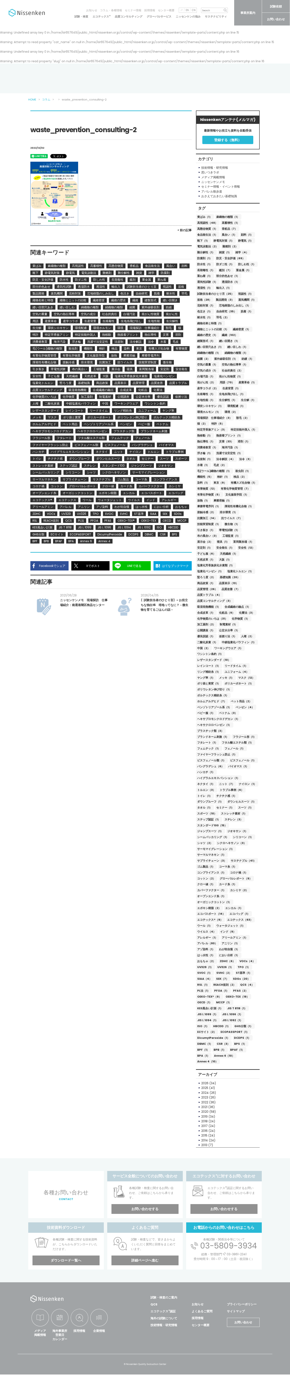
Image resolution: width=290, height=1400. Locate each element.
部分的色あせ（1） (227, 276)
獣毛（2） (242, 418)
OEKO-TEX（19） (237, 997)
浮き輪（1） (204, 453)
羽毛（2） (222, 317)
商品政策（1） (206, 583)
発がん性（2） (206, 382)
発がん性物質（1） (230, 376)
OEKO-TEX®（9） (209, 997)
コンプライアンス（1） (211, 873)
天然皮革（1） (206, 560)
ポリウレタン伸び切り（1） (214, 689)
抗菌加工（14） (207, 518)
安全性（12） (246, 548)
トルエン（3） (206, 790)
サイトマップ (236, 1311)
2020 (204, 1112)
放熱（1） (203, 500)
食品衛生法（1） (207, 235)
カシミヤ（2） (239, 890)
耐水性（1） (204, 317)
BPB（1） (220, 1050)
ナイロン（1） (247, 784)
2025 (204, 1088)
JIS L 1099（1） (207, 1014)
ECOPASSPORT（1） (235, 1032)
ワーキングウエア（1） (228, 648)
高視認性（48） (207, 223)
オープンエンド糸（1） (211, 896)
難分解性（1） (206, 252)
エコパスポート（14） (211, 914)
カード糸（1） (228, 884)
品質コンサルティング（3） (214, 601)
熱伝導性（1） (206, 441)
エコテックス (102, 16)
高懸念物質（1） (207, 229)
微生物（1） (232, 524)
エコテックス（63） (240, 920)
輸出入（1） (223, 288)
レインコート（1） (208, 666)
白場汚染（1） (206, 376)
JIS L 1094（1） (207, 1020)
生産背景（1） (231, 388)
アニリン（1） (230, 943)
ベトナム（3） (228, 713)
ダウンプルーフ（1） (210, 802)
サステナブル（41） (243, 861)
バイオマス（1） (238, 766)
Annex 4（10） (207, 1061)
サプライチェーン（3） (212, 861)
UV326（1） (225, 967)
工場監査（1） (231, 536)
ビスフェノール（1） (243, 760)
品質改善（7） (231, 589)
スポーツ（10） (207, 813)
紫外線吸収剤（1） (225, 359)
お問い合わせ (276, 19)
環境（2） (231, 412)
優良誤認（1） (206, 636)
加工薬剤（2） (206, 624)
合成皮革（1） (206, 613)
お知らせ (91, 10)
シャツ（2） (205, 843)
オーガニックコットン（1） (214, 902)
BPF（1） (203, 1050)
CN (194, 10)
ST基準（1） (244, 973)
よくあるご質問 (202, 1311)
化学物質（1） (240, 619)
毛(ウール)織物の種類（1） (214, 471)
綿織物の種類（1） (208, 353)
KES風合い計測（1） (210, 1008)
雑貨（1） (225, 252)
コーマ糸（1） (228, 867)
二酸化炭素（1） (207, 642)
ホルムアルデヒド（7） (212, 701)
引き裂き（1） (206, 530)
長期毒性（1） (206, 270)
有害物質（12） (207, 489)
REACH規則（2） (224, 985)
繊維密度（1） (242, 329)
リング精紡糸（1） (208, 672)
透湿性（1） (204, 288)
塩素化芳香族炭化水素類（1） (215, 565)
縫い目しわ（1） (237, 347)
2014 (204, 1140)
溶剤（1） (244, 441)
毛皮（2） (220, 465)
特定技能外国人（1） (244, 430)
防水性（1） (204, 264)
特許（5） (217, 424)
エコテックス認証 (163, 1311)
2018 (204, 1121)
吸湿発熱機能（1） (208, 607)
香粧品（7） (229, 229)
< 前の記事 (184, 230)
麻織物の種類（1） (227, 217)
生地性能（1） (206, 400)
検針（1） (223, 477)
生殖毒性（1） (206, 394)
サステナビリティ (216, 16)
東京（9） (220, 483)
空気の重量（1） (207, 364)
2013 (204, 1145)
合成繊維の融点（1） (238, 607)
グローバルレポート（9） (236, 878)
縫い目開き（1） (229, 341)
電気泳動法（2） (207, 246)
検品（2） (240, 477)
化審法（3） (247, 613)
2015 (204, 1135)
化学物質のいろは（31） (212, 619)
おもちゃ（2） (206, 961)
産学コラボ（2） (207, 388)
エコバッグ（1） (239, 914)
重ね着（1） (204, 276)
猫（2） (202, 424)
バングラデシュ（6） (210, 766)
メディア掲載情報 (40, 1333)
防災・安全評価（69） (230, 258)
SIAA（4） (204, 979)
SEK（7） (222, 979)
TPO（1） (244, 967)
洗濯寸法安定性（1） (229, 453)
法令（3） (245, 459)
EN (187, 10)
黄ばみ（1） (204, 217)
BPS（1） (240, 1044)
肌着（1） (247, 311)
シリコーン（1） (243, 837)
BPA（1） (203, 1056)
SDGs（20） (241, 979)
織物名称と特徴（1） (210, 323)
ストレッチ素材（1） (234, 813)
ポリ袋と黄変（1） (208, 683)
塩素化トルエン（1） (240, 571)
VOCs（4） (247, 961)
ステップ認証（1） (208, 819)
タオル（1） (204, 807)
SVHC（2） (224, 973)
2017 (204, 1126)
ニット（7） (227, 784)
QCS (154, 1304)
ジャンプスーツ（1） (210, 831)
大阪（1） (225, 560)
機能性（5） (205, 477)
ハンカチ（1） (206, 772)
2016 (204, 1131)
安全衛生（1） (225, 548)
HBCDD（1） (221, 1026)
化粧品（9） (227, 613)
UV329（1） (205, 967)
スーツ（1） (245, 807)
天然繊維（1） (229, 554)
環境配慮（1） (236, 406)
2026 (204, 1083)
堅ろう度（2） (206, 577)
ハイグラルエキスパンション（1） (218, 778)
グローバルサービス (159, 16)
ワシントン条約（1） (210, 654)
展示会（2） (205, 542)
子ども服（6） (206, 554)
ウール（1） (204, 926)
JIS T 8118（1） (237, 1008)
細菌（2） (203, 359)
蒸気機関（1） (247, 300)
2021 (204, 1107)
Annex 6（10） (224, 1056)
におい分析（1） (229, 955)
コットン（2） (206, 878)
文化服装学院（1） (237, 495)
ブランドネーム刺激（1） (213, 737)
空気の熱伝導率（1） (235, 364)
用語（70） (227, 382)
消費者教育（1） (207, 447)
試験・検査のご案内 (164, 1297)
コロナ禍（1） (239, 873)
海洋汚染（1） (230, 447)
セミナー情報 (133, 10)
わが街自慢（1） (229, 949)
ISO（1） (203, 1026)
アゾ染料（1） (206, 949)
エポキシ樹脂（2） (209, 908)
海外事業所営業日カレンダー (59, 1335)
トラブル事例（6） (232, 790)
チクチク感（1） (226, 796)
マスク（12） (246, 678)
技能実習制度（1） (208, 524)
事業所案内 (248, 13)
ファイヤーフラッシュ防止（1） (217, 754)
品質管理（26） (207, 589)
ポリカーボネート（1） (239, 683)
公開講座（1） (206, 630)
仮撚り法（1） (228, 636)
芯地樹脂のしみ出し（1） (235, 305)
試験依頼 (276, 6)
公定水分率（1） (229, 630)
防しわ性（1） (247, 264)
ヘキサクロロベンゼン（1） (214, 725)
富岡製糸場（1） (243, 542)
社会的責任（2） (232, 370)
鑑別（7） (225, 270)
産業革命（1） (247, 382)
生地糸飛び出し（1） (232, 394)
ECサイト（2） (206, 1032)
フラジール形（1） (244, 737)
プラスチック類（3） (210, 731)
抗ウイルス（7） (231, 518)
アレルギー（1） (207, 938)
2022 (204, 1102)
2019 (204, 1116)
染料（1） (203, 483)
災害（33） (226, 441)
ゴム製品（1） (206, 867)
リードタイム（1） (236, 666)
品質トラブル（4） (209, 595)
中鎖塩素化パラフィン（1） (239, 642)
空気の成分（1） (207, 370)
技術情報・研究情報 (164, 1325)
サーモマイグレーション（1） (215, 849)
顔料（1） (247, 235)
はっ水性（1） (206, 955)
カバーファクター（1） (211, 890)
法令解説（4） (225, 459)
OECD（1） (204, 1002)
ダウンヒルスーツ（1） (241, 802)
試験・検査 (81, 16)
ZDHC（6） (227, 961)
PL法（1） (203, 991)
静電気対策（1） (224, 241)
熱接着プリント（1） (229, 435)
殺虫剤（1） (242, 471)
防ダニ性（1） (225, 264)
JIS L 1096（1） (232, 1014)
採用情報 (149, 10)
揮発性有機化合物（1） (239, 506)
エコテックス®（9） (210, 920)
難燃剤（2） (230, 246)
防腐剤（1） (204, 258)
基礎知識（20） (230, 577)
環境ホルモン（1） (208, 412)
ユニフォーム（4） (237, 672)
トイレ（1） (204, 796)
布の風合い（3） (207, 536)
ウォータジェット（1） (230, 926)
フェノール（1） (235, 748)
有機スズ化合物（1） (244, 483)
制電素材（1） (228, 624)
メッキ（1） (226, 678)
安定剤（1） (204, 548)
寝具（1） (223, 542)
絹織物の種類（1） (236, 353)
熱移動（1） (204, 435)
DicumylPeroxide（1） (213, 1038)
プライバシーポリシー (242, 1304)
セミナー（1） (225, 807)
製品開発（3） (225, 300)
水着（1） (203, 465)
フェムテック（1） (208, 748)
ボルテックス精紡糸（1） (213, 695)
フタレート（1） (207, 742)
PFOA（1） (221, 991)
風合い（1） (229, 235)
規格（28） (204, 300)
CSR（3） (223, 1044)
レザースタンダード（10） (214, 660)
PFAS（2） (240, 991)
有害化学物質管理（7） (235, 489)
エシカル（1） (234, 908)
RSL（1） (203, 985)
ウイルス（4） (206, 932)
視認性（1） (245, 294)
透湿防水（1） (230, 282)
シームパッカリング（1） (213, 837)
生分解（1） (248, 400)
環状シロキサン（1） (210, 406)
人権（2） (247, 636)
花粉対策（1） (206, 305)
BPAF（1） (237, 1050)
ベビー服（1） (206, 713)
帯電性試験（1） (229, 530)
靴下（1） (203, 241)
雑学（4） (242, 252)
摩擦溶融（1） (222, 500)
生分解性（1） (228, 400)
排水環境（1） (228, 512)
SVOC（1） (204, 973)
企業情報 (99, 1331)
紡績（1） (248, 359)
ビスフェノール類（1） (211, 760)
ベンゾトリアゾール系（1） (214, 707)
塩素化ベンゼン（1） (210, 571)
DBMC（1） (205, 1044)
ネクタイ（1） (206, 784)
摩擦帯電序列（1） (208, 506)
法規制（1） (204, 459)
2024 (205, 1093)
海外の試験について (164, 1318)
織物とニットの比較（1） (213, 329)
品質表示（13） (228, 583)
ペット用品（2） (241, 701)
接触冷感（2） (206, 512)
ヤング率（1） (206, 678)
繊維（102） (230, 335)
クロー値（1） (206, 884)
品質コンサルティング (128, 16)
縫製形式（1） (206, 341)
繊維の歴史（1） (207, 335)
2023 (204, 1097)
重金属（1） (243, 270)
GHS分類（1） (243, 1026)
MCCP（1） (223, 1002)
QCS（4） (247, 985)
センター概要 (166, 10)
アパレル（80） (207, 943)
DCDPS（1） (242, 1038)
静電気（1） (245, 241)
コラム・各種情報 (111, 10)
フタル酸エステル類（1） (237, 742)
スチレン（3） (234, 819)
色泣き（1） (204, 311)
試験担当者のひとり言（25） (215, 294)
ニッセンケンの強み (188, 16)
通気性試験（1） (207, 282)
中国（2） (203, 648)
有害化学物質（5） (209, 495)
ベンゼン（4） (245, 707)
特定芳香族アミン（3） (212, 430)
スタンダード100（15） (212, 825)
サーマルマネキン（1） (211, 855)
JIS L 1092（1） (232, 1020)
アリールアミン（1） (235, 938)
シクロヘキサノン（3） (231, 843)
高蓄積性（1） (230, 223)
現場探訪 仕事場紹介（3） (214, 418)
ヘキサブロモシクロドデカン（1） (218, 719)
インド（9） (228, 932)
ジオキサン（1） (237, 831)
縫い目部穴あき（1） (210, 347)
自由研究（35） (226, 311)
